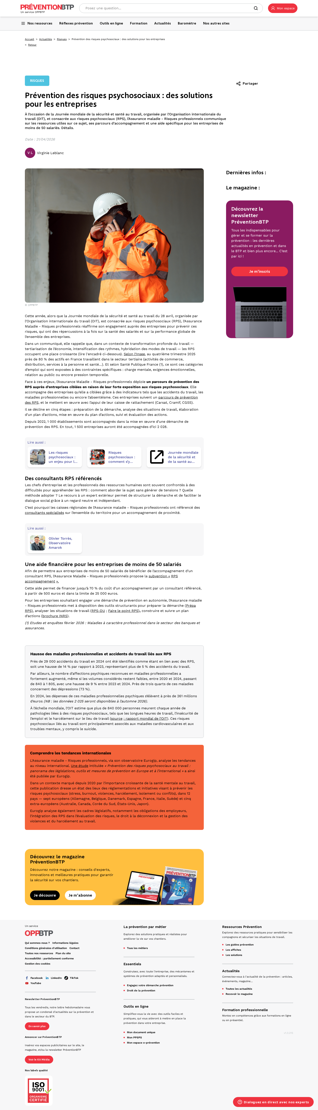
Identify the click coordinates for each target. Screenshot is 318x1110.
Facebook (37, 977)
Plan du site (63, 953)
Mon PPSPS (134, 1037)
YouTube (36, 983)
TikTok (74, 977)
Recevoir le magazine (239, 993)
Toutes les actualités (239, 988)
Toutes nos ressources (39, 953)
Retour (32, 45)
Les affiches (233, 949)
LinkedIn (56, 977)
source (116, 718)
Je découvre (45, 895)
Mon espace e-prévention (143, 1042)
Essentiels (132, 964)
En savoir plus (37, 1026)
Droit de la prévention (141, 990)
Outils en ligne (136, 1006)
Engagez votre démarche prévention (150, 985)
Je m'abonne (80, 895)
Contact (74, 948)
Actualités (45, 39)
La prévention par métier (145, 927)
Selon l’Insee (134, 354)
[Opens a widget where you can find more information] (273, 1102)
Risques (62, 39)
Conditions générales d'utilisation (46, 948)
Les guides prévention (240, 944)
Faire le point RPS (123, 611)
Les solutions (234, 955)
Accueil (29, 39)
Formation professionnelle (245, 1010)
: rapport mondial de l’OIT (145, 718)
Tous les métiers (137, 948)
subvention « (159, 576)
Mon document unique (141, 1032)
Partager (250, 83)
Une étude (79, 766)
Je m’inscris (259, 271)
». (57, 581)
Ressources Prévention (242, 927)
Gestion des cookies (37, 963)
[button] (282, 8)
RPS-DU (98, 611)
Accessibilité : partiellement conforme (49, 958)
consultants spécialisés (44, 513)
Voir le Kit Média (39, 1060)
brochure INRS (54, 616)
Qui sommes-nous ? (37, 942)
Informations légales (65, 942)
